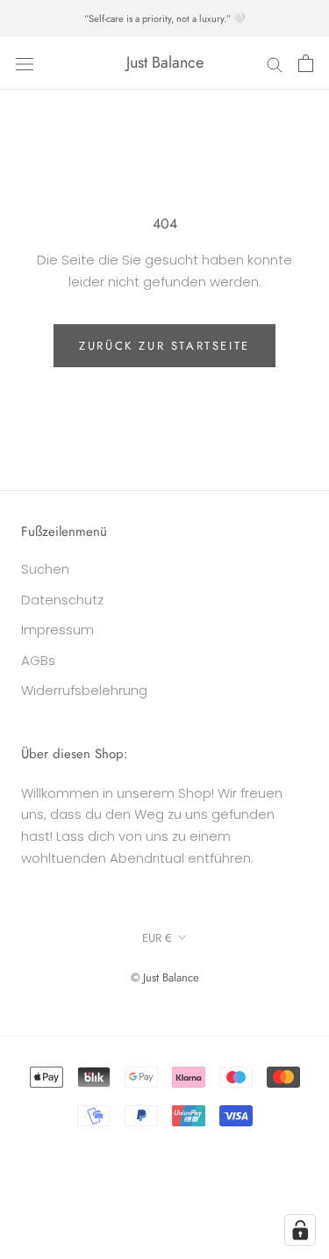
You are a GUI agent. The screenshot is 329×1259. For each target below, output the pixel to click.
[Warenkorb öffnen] (305, 63)
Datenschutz (62, 599)
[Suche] (275, 62)
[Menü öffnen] (24, 63)
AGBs (38, 660)
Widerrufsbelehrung (84, 690)
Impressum (57, 629)
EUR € (157, 938)
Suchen (45, 569)
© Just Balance (165, 977)
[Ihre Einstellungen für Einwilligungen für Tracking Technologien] (300, 1230)
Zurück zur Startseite (164, 345)
